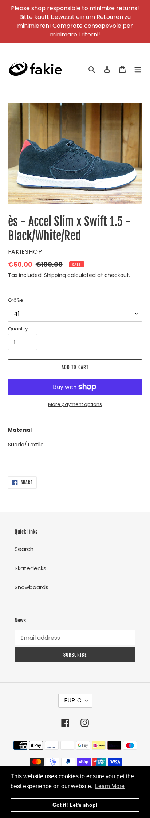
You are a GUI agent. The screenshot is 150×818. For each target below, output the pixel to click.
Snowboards (31, 587)
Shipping (55, 275)
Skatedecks (30, 568)
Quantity (18, 328)
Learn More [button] (110, 786)
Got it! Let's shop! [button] (75, 805)
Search (24, 549)
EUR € (73, 700)
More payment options (75, 404)
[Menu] (137, 69)
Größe (15, 300)
